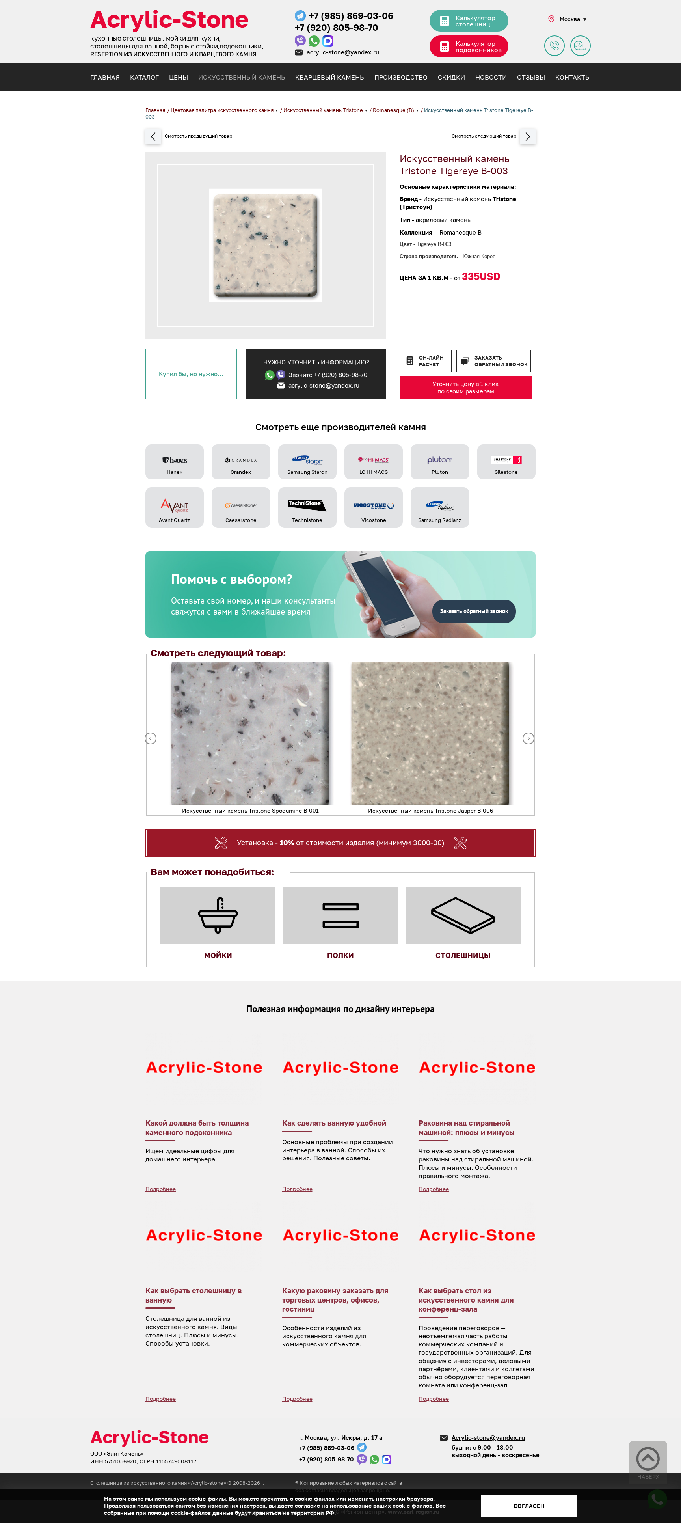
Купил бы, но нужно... (191, 373)
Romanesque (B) (394, 110)
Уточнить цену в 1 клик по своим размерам (465, 387)
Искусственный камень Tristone (323, 110)
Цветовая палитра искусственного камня (223, 110)
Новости (491, 77)
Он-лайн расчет (431, 360)
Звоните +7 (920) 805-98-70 (327, 374)
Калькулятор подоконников (479, 46)
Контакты (573, 77)
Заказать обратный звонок (501, 360)
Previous (150, 738)
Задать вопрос (554, 45)
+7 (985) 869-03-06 (351, 15)
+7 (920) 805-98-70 (336, 27)
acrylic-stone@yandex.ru (343, 52)
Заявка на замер (580, 45)
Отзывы (531, 77)
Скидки (451, 77)
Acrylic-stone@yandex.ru (488, 1437)
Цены (178, 77)
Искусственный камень (241, 77)
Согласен (529, 1505)
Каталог (144, 77)
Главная (105, 77)
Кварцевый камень (329, 77)
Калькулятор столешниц (475, 21)
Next (528, 738)
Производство (401, 77)
